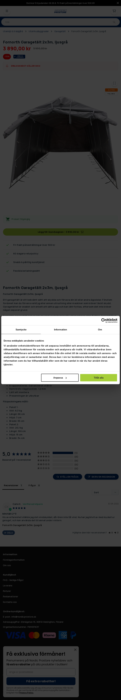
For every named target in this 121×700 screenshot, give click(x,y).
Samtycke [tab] (21, 329)
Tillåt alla (99, 377)
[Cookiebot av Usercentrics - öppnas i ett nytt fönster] (103, 320)
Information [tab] (60, 329)
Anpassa (58, 377)
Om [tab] (100, 329)
